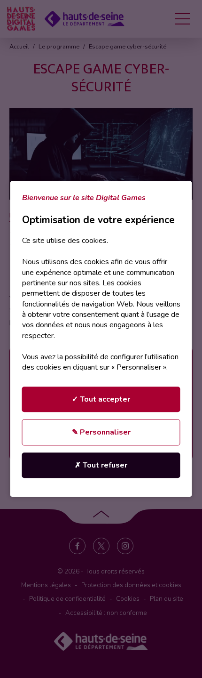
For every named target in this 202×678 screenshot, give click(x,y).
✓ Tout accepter (101, 400)
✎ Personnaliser (101, 433)
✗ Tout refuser (101, 465)
